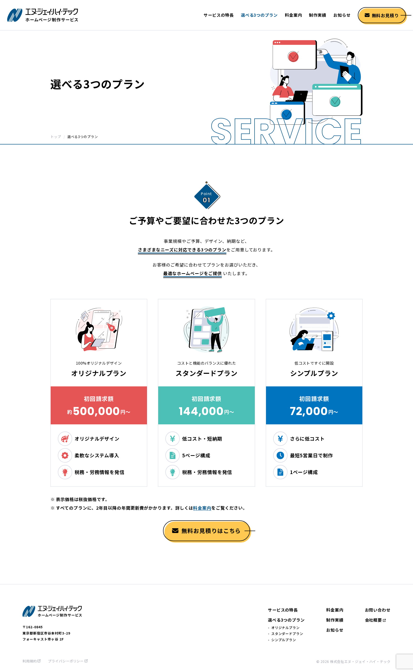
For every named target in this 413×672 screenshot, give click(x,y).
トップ (55, 136)
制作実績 (317, 15)
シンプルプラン (283, 639)
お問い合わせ (378, 610)
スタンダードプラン (287, 633)
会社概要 (373, 620)
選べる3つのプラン (259, 15)
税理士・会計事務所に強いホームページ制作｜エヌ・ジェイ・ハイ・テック (43, 15)
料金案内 (293, 15)
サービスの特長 (219, 15)
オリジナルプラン (285, 627)
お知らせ (342, 15)
